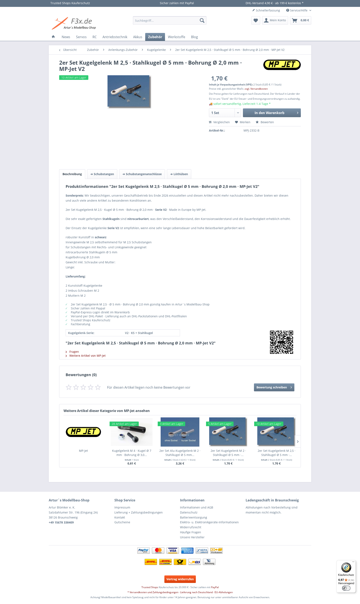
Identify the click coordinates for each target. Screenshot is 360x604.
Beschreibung (72, 174)
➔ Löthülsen (179, 174)
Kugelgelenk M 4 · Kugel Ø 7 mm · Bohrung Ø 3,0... (131, 453)
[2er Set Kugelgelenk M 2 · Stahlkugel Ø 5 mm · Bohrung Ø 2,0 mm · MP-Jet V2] (228, 432)
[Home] (53, 37)
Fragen (74, 352)
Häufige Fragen (190, 532)
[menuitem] (169, 20)
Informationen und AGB (196, 507)
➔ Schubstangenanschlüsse (142, 174)
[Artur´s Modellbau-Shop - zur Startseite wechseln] (74, 23)
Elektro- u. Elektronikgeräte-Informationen (209, 522)
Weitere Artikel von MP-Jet (87, 356)
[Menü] (353, 562)
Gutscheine (122, 522)
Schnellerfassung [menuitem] (267, 10)
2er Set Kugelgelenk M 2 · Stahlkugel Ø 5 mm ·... (228, 453)
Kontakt (119, 517)
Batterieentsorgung (193, 517)
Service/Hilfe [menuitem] (298, 10)
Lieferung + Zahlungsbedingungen (138, 512)
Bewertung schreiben (271, 387)
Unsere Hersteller (192, 537)
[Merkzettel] (255, 20)
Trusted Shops (149, 587)
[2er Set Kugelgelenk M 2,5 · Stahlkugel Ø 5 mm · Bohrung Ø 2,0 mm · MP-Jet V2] (276, 432)
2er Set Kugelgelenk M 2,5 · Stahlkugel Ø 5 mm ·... (276, 453)
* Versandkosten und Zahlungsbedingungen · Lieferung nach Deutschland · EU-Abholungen (180, 592)
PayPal (215, 587)
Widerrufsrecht (190, 527)
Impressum (122, 507)
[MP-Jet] (83, 432)
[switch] (346, 588)
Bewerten (267, 122)
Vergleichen (221, 122)
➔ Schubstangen (102, 174)
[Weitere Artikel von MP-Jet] (282, 67)
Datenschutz (189, 512)
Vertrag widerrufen (180, 579)
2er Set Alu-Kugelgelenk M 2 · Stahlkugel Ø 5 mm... (179, 453)
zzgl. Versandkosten (256, 88)
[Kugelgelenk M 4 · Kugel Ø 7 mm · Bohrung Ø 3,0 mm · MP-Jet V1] (132, 432)
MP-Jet (83, 451)
